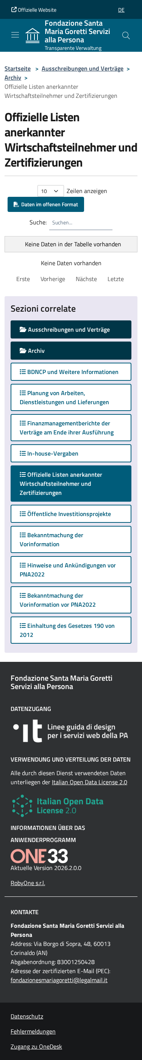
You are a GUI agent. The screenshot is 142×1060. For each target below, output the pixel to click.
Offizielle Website (36, 10)
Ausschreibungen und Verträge (82, 68)
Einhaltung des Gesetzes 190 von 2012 (67, 630)
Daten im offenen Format (48, 204)
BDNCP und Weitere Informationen (72, 371)
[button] (121, 10)
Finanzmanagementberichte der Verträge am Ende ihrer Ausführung (67, 428)
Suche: (38, 222)
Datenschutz (27, 1016)
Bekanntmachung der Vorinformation (51, 539)
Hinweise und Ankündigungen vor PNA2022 (68, 570)
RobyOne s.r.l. (28, 882)
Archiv (13, 77)
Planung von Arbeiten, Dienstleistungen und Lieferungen (64, 397)
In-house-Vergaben (52, 453)
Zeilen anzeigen (87, 190)
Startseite (18, 68)
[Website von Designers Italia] (71, 731)
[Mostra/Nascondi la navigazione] (15, 34)
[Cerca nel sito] (126, 35)
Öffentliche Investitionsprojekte (68, 513)
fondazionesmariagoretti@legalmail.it (59, 979)
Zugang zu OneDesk (36, 1046)
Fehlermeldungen (33, 1031)
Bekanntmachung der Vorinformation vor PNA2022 (58, 600)
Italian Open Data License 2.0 (89, 782)
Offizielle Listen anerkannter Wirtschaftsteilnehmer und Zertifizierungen (61, 483)
